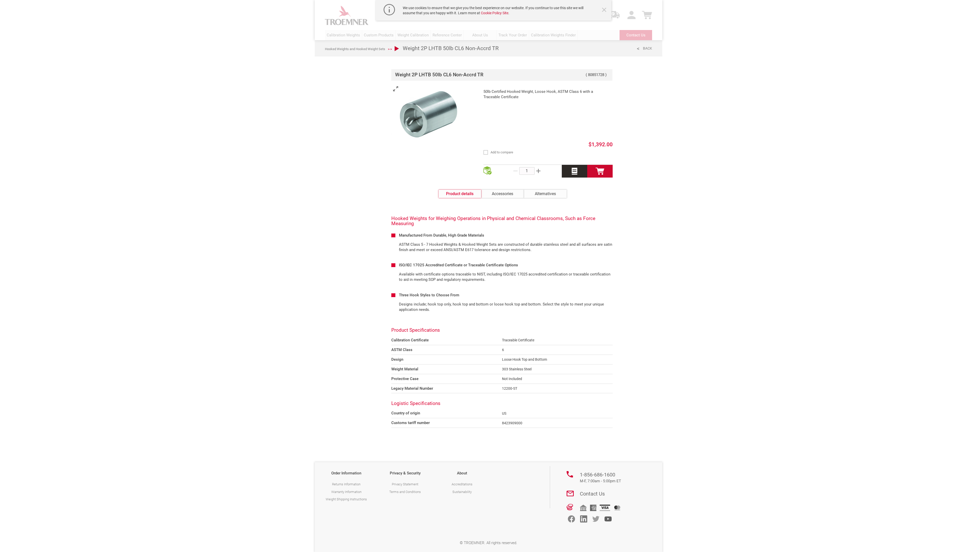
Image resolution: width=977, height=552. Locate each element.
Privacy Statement (405, 484)
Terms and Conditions (405, 492)
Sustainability (462, 492)
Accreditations (462, 484)
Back (647, 48)
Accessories (502, 193)
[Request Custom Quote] (574, 171)
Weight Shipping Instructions (346, 499)
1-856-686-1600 (600, 477)
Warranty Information (346, 492)
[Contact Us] (570, 493)
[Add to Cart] (600, 171)
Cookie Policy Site (494, 13)
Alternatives (545, 193)
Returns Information (346, 484)
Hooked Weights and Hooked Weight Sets (355, 49)
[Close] (605, 10)
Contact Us (592, 494)
